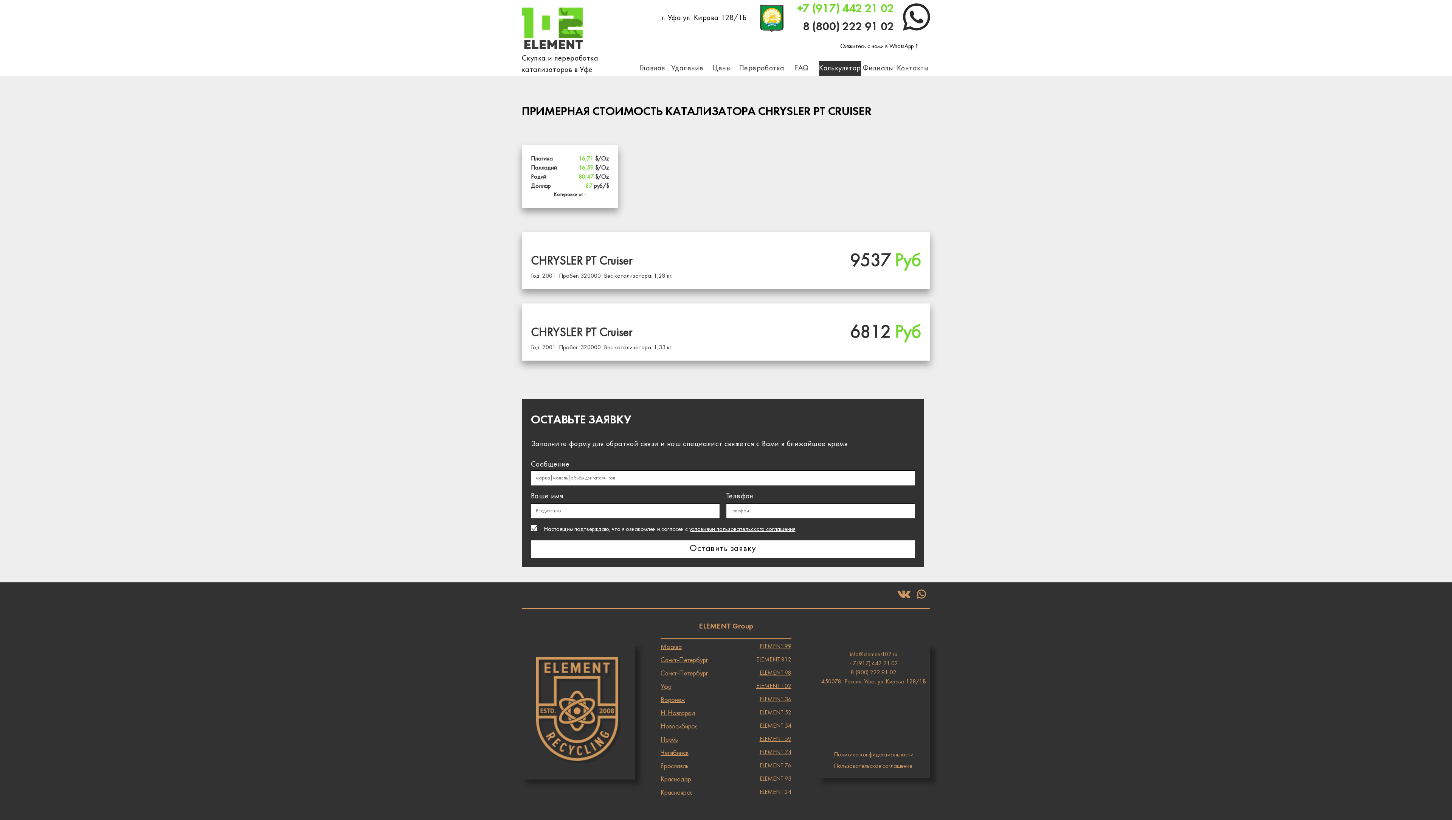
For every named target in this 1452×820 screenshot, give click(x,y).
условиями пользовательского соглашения (742, 529)
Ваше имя (547, 496)
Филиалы (878, 68)
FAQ (801, 68)
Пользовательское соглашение (873, 766)
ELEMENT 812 (726, 660)
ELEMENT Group (726, 626)
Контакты (913, 68)
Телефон (740, 496)
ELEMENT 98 (726, 673)
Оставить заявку (723, 549)
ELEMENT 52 (726, 713)
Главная (653, 68)
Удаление (687, 68)
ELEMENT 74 (726, 753)
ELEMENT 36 (726, 700)
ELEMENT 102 (726, 686)
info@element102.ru (873, 655)
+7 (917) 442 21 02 (845, 9)
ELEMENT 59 (726, 739)
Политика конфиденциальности (874, 755)
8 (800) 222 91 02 (848, 27)
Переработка (761, 68)
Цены (722, 68)
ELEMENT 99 (726, 647)
